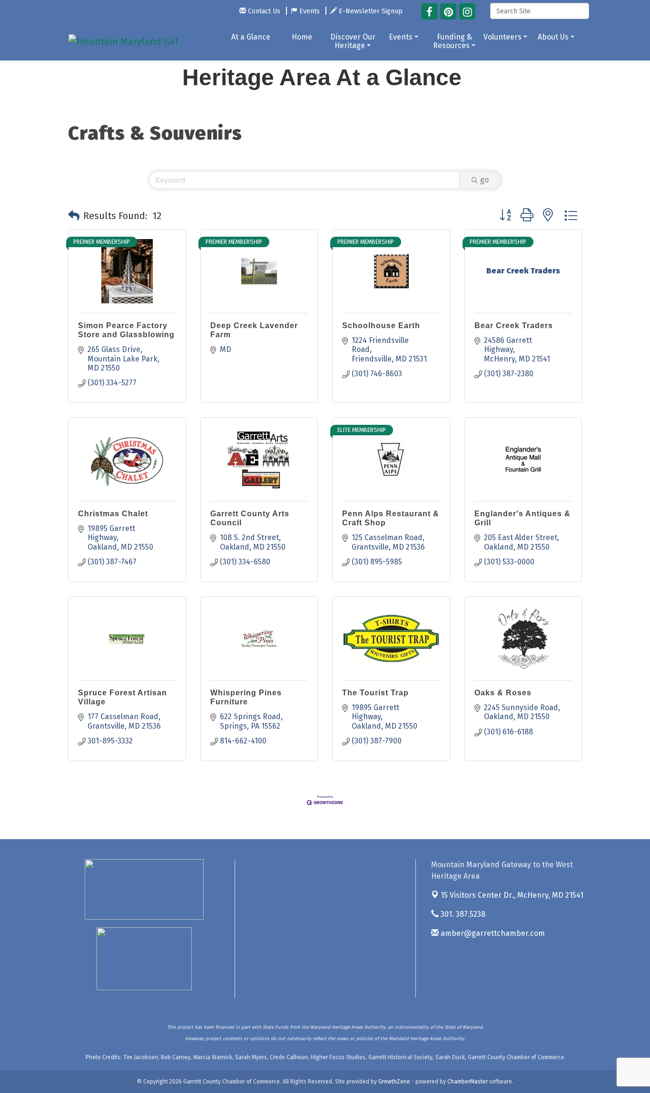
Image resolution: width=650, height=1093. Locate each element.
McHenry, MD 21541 (512, 895)
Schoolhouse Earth (381, 325)
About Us (553, 36)
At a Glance (250, 36)
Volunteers (502, 36)
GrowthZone (394, 1081)
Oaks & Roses (503, 693)
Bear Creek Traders (513, 325)
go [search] (484, 179)
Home (302, 36)
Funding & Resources (452, 41)
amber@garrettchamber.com (492, 933)
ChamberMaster (467, 1081)
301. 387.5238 (462, 914)
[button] (73, 215)
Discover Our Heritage (352, 41)
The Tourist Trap (375, 693)
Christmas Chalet (113, 514)
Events (401, 36)
